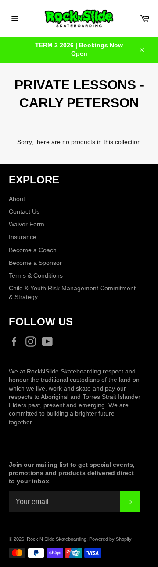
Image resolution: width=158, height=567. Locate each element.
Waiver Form (26, 224)
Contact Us (24, 211)
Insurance (22, 236)
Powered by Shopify (110, 539)
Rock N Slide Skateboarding (56, 539)
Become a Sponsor (35, 262)
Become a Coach (33, 250)
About (17, 198)
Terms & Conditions (36, 275)
